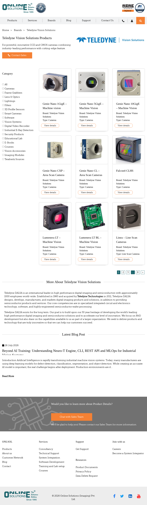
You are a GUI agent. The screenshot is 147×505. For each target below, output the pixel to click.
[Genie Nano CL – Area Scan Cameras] (92, 160)
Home (5, 30)
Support (86, 20)
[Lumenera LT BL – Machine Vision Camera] (91, 230)
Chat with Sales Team (72, 417)
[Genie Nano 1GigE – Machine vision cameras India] (55, 94)
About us (7, 453)
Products (12, 20)
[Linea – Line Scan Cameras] (128, 229)
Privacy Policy (83, 471)
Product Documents (87, 467)
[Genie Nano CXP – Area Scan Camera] (55, 160)
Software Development (51, 462)
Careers (116, 449)
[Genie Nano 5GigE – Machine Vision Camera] (92, 94)
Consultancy (46, 449)
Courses (43, 470)
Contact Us (107, 20)
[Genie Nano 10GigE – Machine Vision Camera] (128, 96)
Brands (52, 20)
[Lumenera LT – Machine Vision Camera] (55, 230)
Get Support (82, 449)
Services (32, 20)
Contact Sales (18, 55)
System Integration (49, 457)
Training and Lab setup (52, 466)
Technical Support (49, 453)
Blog (68, 20)
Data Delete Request (87, 476)
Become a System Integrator (128, 453)
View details (50, 125)
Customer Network (12, 457)
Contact (6, 466)
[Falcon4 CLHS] (129, 163)
